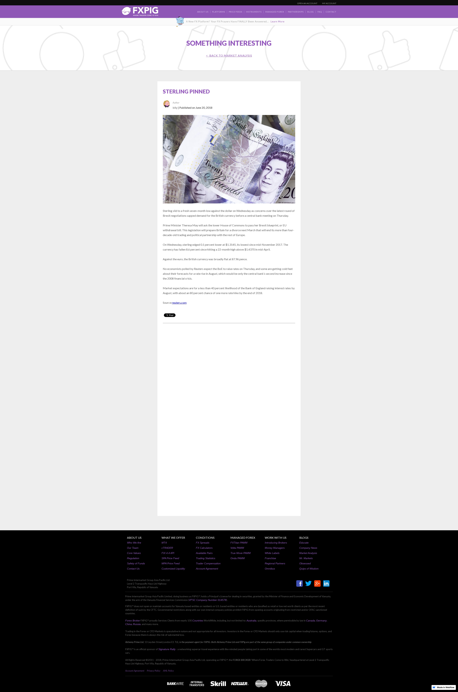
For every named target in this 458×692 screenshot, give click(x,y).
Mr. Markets (306, 558)
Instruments (254, 12)
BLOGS (303, 537)
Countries (197, 620)
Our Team (132, 547)
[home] (140, 12)
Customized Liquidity (173, 568)
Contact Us (133, 568)
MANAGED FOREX (242, 537)
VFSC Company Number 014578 (207, 600)
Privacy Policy (153, 670)
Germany (321, 620)
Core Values (134, 553)
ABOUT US (134, 537)
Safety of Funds (136, 563)
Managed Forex (274, 12)
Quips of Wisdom (309, 568)
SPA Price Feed (170, 558)
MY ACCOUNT (329, 3)
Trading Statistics (205, 558)
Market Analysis (308, 553)
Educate (304, 542)
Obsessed (305, 563)
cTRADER (167, 547)
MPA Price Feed (171, 563)
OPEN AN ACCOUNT (307, 3)
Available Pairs (204, 553)
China (128, 624)
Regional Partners (275, 563)
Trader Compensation (208, 563)
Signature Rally (167, 649)
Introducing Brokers (276, 542)
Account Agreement (207, 568)
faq (320, 12)
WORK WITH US (275, 537)
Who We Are (134, 542)
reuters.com (179, 302)
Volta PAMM (237, 547)
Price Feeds (235, 12)
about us (202, 12)
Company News (308, 547)
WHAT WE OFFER (173, 537)
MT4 (164, 542)
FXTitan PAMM (238, 542)
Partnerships (296, 12)
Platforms (218, 12)
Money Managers (275, 547)
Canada (310, 620)
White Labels (272, 553)
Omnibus (270, 568)
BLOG (310, 12)
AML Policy (168, 670)
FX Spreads (202, 542)
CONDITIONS (205, 537)
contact (331, 12)
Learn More (277, 21)
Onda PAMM (237, 558)
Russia (137, 624)
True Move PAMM (240, 553)
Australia (251, 620)
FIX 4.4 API (168, 553)
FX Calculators (204, 547)
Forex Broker (132, 620)
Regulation (133, 558)
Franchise (270, 558)
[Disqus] (229, 371)
